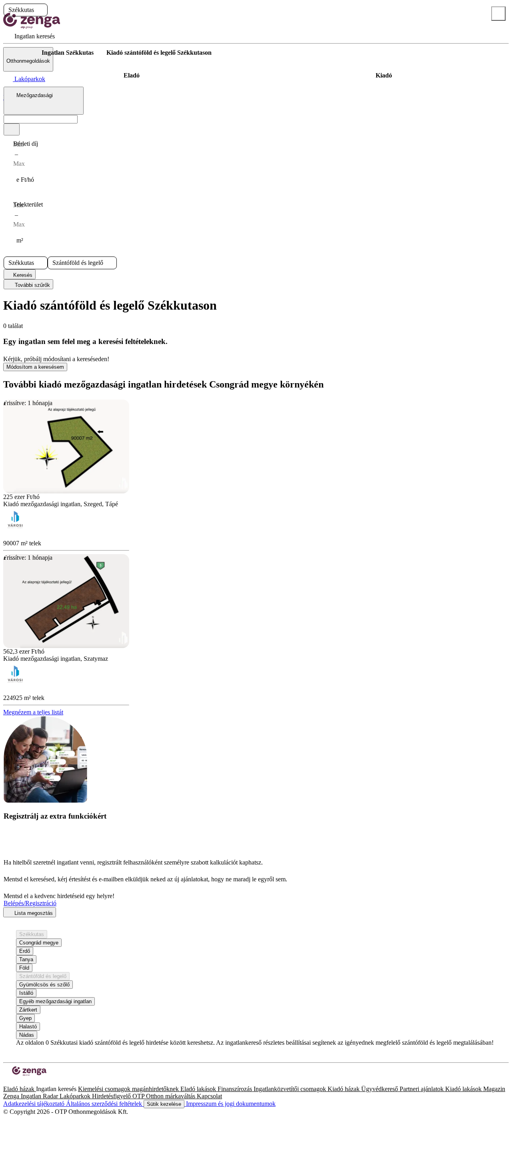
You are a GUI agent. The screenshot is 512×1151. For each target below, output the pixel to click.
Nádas (26, 1035)
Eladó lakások (199, 1088)
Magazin (494, 1088)
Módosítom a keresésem (35, 367)
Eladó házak (19, 1088)
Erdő (24, 951)
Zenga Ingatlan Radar (31, 1096)
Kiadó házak (344, 1088)
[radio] (131, 75)
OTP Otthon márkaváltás (164, 1096)
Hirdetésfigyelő (112, 1096)
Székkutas (31, 934)
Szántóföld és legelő (42, 976)
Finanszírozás (236, 1088)
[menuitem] (29, 36)
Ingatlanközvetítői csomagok (291, 1088)
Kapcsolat (209, 1096)
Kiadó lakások (464, 1088)
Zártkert (28, 1010)
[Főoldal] (24, 53)
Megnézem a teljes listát (33, 712)
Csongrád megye (38, 943)
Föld (24, 968)
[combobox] (44, 101)
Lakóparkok (76, 1096)
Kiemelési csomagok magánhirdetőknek (129, 1088)
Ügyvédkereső (380, 1088)
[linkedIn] (19, 1081)
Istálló (26, 993)
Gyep (25, 1018)
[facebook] (6, 1081)
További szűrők (31, 285)
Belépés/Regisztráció (30, 903)
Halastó (28, 1027)
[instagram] (13, 1081)
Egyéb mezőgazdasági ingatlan (55, 1001)
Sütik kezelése (164, 1104)
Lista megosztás (33, 913)
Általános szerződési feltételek (105, 1103)
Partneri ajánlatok (422, 1088)
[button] (41, 10)
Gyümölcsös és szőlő (44, 985)
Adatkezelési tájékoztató (34, 1103)
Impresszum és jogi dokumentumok (230, 1103)
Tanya (26, 959)
